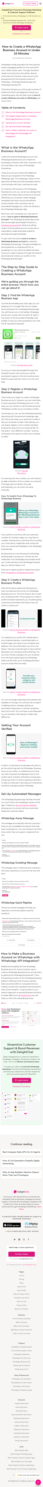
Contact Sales (21, 1254)
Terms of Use (21, 1301)
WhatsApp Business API (11, 225)
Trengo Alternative (21, 1441)
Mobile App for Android (21, 1365)
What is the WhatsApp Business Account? (23, 112)
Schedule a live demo (21, 34)
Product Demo (31, 3)
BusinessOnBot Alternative (21, 1415)
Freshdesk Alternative (21, 1433)
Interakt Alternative (22, 1403)
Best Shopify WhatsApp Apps (21, 1454)
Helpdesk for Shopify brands (21, 1347)
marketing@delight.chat (28, 1264)
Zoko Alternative (21, 1407)
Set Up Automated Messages (18, 127)
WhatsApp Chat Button (21, 1386)
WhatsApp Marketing (21, 1354)
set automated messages (26, 805)
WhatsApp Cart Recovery (21, 1358)
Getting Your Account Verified (17, 123)
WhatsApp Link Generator (21, 1379)
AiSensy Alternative (22, 1422)
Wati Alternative (21, 1411)
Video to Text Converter (21, 1333)
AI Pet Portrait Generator (21, 1319)
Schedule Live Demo (21, 1298)
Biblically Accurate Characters (21, 1330)
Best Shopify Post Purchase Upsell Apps (21, 1469)
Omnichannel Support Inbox (21, 1351)
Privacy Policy (21, 1305)
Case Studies (21, 1290)
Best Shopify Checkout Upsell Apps (21, 1465)
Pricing (21, 1279)
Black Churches (21, 1322)
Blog (21, 1283)
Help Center (21, 1287)
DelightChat (26, 995)
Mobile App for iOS (21, 1369)
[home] (7, 3)
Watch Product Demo (21, 1294)
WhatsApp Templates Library (21, 1390)
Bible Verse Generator (21, 1326)
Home (21, 1275)
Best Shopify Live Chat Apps (21, 1461)
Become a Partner (21, 1309)
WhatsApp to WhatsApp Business (20, 573)
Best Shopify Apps (21, 1450)
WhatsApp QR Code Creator (21, 1383)
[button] (40, 3)
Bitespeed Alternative (21, 1418)
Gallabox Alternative (21, 1426)
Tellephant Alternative (21, 1429)
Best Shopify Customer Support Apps (21, 1458)
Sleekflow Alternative (21, 1437)
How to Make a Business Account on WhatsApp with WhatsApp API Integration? (21, 133)
